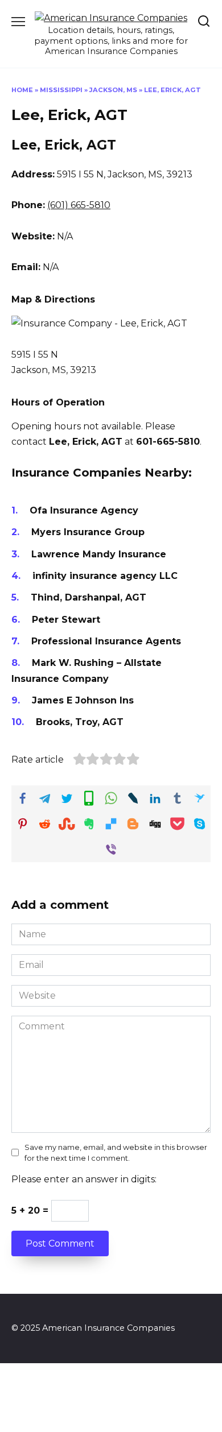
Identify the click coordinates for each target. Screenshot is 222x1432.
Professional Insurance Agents (106, 641)
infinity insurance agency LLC (105, 575)
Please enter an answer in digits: (84, 1179)
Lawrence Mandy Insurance (98, 554)
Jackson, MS (113, 90)
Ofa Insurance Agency (84, 510)
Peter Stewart (66, 619)
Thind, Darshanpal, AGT (88, 597)
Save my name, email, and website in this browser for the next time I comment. (115, 1152)
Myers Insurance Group (88, 532)
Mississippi (61, 90)
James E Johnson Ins (83, 700)
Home (22, 90)
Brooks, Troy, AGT (80, 722)
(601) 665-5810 (78, 205)
